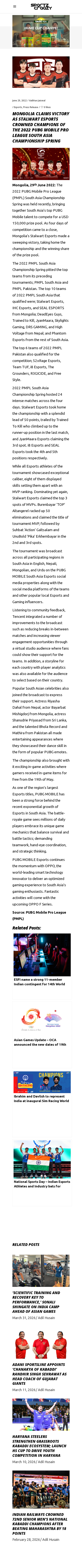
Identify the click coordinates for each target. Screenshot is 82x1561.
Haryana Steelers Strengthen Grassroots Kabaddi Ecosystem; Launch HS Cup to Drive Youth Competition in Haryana (39, 1446)
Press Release (30, 107)
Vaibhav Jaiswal (37, 100)
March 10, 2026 (23, 1462)
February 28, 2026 (26, 1539)
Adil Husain (46, 1318)
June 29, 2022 (19, 100)
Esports (18, 107)
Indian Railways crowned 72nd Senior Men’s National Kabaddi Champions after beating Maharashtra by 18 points (40, 1524)
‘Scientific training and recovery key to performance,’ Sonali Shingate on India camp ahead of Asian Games (36, 1302)
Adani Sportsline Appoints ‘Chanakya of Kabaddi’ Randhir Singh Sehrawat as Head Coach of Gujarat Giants (39, 1374)
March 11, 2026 (23, 1390)
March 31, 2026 (23, 1318)
